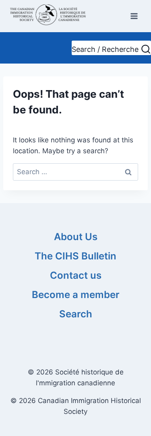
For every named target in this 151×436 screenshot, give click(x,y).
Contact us (75, 275)
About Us (75, 237)
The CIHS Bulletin (75, 256)
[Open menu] (133, 16)
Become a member (76, 294)
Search (75, 314)
